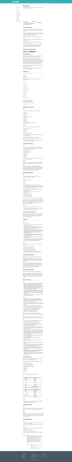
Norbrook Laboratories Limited (28, 73)
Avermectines (26, 104)
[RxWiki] (16, 1)
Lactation (25, 93)
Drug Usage (25, 94)
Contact (33, 458)
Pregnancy (25, 92)
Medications (39, 1)
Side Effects (25, 86)
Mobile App (33, 453)
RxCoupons (49, 1)
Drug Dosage (25, 95)
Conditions (44, 1)
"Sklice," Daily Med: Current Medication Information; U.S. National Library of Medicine (35, 444)
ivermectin (34, 110)
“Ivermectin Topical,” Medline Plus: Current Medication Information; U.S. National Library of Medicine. (35, 448)
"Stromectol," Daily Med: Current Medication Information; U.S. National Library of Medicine (36, 445)
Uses (24, 83)
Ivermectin (24, 29)
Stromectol (35, 377)
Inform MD (25, 91)
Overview (25, 82)
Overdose (25, 96)
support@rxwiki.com (29, 442)
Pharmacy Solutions (55, 1)
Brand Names (26, 84)
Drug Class (25, 85)
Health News (34, 1)
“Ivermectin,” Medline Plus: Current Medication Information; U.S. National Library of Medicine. (36, 447)
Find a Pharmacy (27, 1)
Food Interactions (26, 90)
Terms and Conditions (35, 455)
